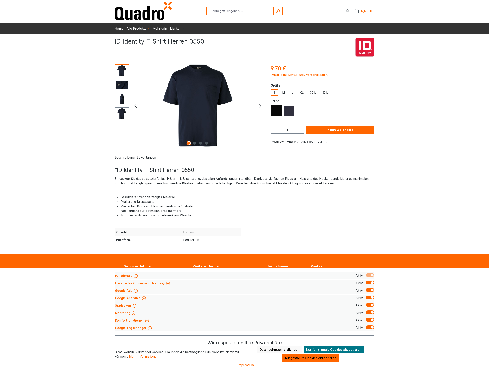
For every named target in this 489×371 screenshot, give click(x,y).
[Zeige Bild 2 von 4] (194, 143)
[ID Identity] (364, 47)
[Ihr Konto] (347, 11)
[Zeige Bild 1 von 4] (188, 143)
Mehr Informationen (143, 356)
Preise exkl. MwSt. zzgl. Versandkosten (299, 75)
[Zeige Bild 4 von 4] (206, 143)
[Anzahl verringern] (275, 130)
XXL (313, 92)
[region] (189, 105)
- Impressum (244, 365)
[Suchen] (278, 11)
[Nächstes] (260, 105)
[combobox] (240, 11)
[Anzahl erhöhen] (300, 130)
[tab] (125, 157)
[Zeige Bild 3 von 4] (200, 143)
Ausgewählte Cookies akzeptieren (310, 358)
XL (302, 92)
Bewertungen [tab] (146, 157)
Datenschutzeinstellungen (279, 350)
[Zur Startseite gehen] (143, 11)
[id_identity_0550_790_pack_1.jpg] (198, 105)
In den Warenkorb (340, 130)
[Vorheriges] (135, 105)
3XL (325, 92)
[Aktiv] (370, 275)
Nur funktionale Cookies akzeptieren (333, 350)
